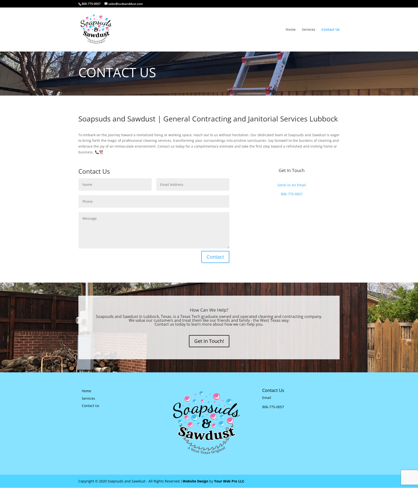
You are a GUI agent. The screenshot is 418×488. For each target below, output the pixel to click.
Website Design (195, 481)
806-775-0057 (91, 4)
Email (266, 397)
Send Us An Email (291, 185)
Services (308, 30)
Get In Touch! (209, 341)
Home (291, 30)
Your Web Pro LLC (229, 481)
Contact (215, 257)
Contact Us (330, 30)
